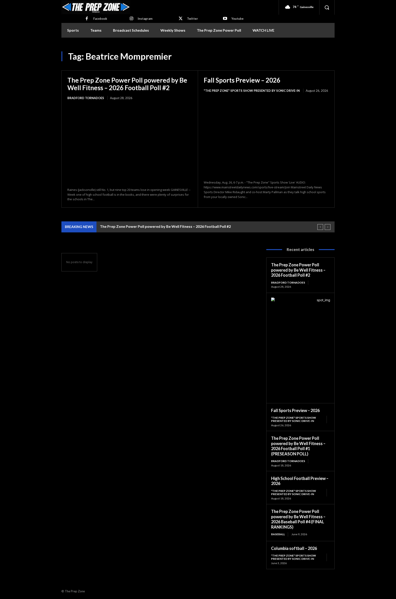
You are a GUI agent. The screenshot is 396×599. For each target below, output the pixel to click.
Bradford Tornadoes (85, 98)
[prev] (320, 227)
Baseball (278, 534)
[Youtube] (225, 19)
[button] (326, 7)
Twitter (192, 18)
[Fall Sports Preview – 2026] (266, 136)
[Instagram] (131, 19)
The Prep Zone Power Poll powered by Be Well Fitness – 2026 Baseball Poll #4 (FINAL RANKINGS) (298, 519)
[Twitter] (180, 19)
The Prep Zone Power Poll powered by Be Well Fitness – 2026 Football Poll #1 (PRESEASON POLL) (298, 446)
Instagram (145, 18)
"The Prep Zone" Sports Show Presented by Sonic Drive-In (252, 90)
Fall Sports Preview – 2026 (242, 80)
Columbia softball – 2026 (294, 548)
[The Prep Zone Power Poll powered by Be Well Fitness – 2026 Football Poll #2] (129, 144)
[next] (327, 227)
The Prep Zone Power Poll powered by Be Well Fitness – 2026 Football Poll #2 (127, 83)
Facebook (100, 18)
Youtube (237, 18)
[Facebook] (87, 19)
